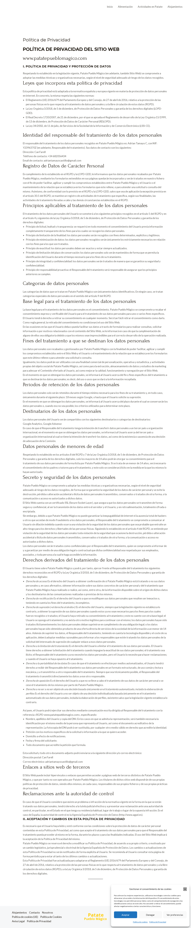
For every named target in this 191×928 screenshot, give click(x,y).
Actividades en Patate (150, 6)
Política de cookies (140, 922)
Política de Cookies (51, 916)
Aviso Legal (18, 921)
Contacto (34, 912)
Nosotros (47, 912)
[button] (185, 889)
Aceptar (126, 914)
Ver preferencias (175, 914)
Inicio (110, 6)
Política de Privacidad (157, 922)
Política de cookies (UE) (25, 916)
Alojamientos (175, 6)
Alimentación (125, 6)
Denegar (150, 914)
